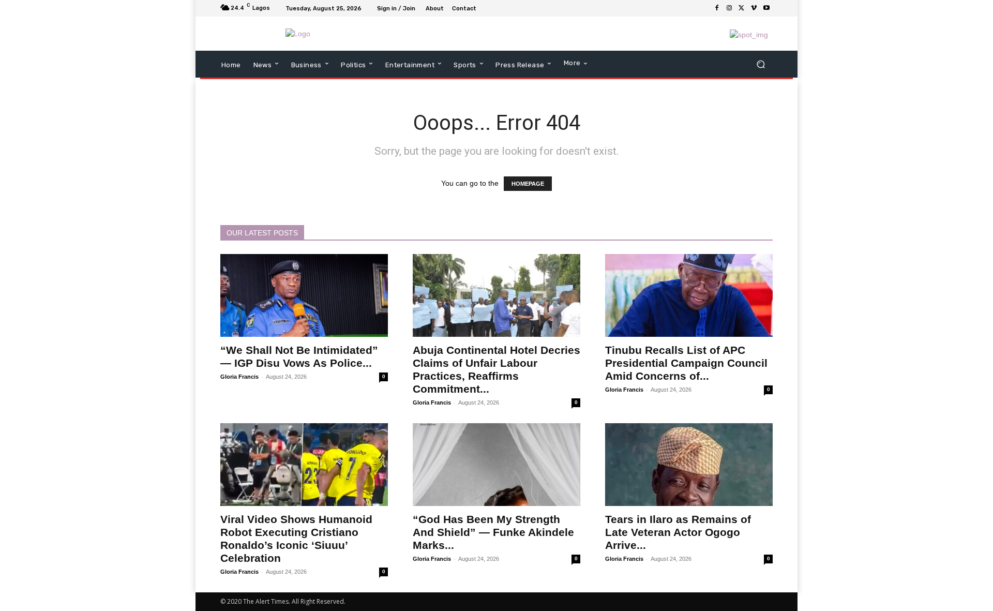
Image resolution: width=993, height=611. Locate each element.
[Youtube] (766, 8)
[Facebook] (717, 8)
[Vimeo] (754, 8)
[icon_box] (486, 9)
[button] (760, 64)
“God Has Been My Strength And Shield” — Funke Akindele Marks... (493, 532)
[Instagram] (729, 8)
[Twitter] (741, 8)
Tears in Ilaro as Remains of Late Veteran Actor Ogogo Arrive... (678, 532)
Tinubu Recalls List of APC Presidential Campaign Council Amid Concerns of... (686, 363)
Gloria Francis (239, 377)
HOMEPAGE (527, 184)
